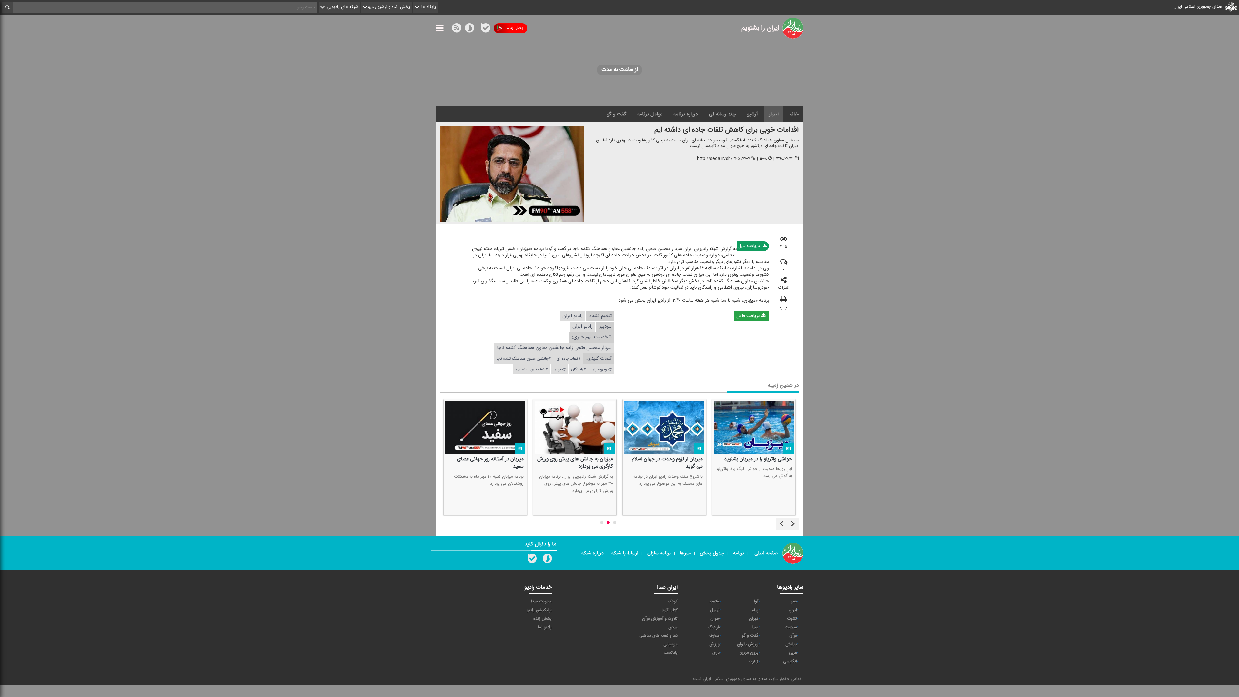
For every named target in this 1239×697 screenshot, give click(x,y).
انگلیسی (790, 661)
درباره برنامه (685, 114)
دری (716, 652)
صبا (755, 627)
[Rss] (477, 28)
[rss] (456, 29)
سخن (673, 627)
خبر (794, 601)
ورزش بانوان (747, 644)
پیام (755, 610)
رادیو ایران (572, 316)
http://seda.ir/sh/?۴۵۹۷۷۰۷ (723, 158)
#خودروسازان (601, 369)
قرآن (793, 635)
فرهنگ (714, 627)
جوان (715, 618)
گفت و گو (616, 114)
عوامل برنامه (649, 114)
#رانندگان (578, 369)
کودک (673, 601)
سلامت (791, 627)
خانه (794, 114)
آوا (756, 601)
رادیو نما (545, 627)
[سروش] (469, 29)
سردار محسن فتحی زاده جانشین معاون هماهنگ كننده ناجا (554, 348)
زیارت (753, 661)
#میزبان (559, 369)
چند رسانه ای (722, 114)
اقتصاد (714, 601)
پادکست (671, 652)
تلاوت (792, 618)
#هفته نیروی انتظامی (532, 369)
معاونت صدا (541, 601)
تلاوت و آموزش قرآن (660, 618)
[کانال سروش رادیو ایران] (547, 560)
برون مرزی (749, 652)
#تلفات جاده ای (568, 358)
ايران (793, 610)
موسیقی (670, 644)
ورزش (714, 644)
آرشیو (752, 114)
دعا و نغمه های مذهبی (658, 635)
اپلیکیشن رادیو (539, 610)
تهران (753, 618)
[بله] (485, 29)
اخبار (774, 114)
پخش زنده (515, 28)
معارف (714, 635)
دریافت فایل (749, 246)
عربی (793, 652)
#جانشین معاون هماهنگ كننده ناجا (523, 358)
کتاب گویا (670, 610)
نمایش (791, 644)
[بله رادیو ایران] (532, 560)
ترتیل (715, 610)
